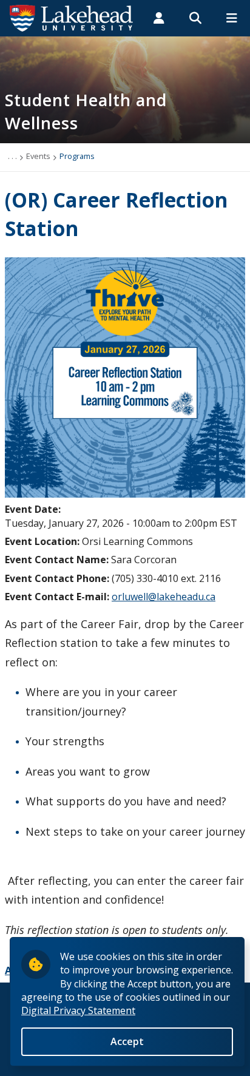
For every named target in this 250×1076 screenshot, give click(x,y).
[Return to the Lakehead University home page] (71, 17)
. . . (12, 156)
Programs (77, 156)
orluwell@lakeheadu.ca (163, 596)
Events (38, 156)
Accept (127, 1041)
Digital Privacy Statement (78, 1010)
